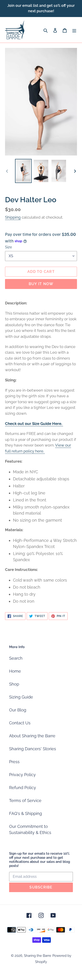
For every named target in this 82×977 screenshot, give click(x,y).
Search (16, 658)
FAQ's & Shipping (25, 813)
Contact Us (20, 722)
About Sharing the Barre (32, 735)
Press (14, 761)
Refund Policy (22, 787)
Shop (14, 684)
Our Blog (17, 710)
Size (8, 247)
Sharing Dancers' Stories (32, 748)
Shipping (13, 217)
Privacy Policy (22, 774)
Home (15, 671)
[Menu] (74, 30)
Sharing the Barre (37, 956)
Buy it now (41, 284)
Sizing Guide (21, 697)
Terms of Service (25, 800)
